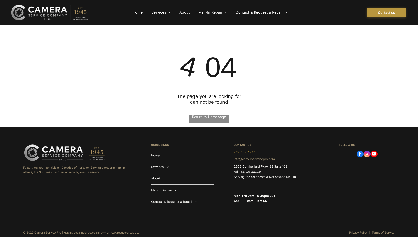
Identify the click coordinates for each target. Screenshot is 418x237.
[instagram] (367, 155)
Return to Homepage (209, 117)
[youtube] (374, 155)
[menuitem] (137, 12)
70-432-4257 (245, 152)
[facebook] (360, 155)
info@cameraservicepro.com (254, 159)
